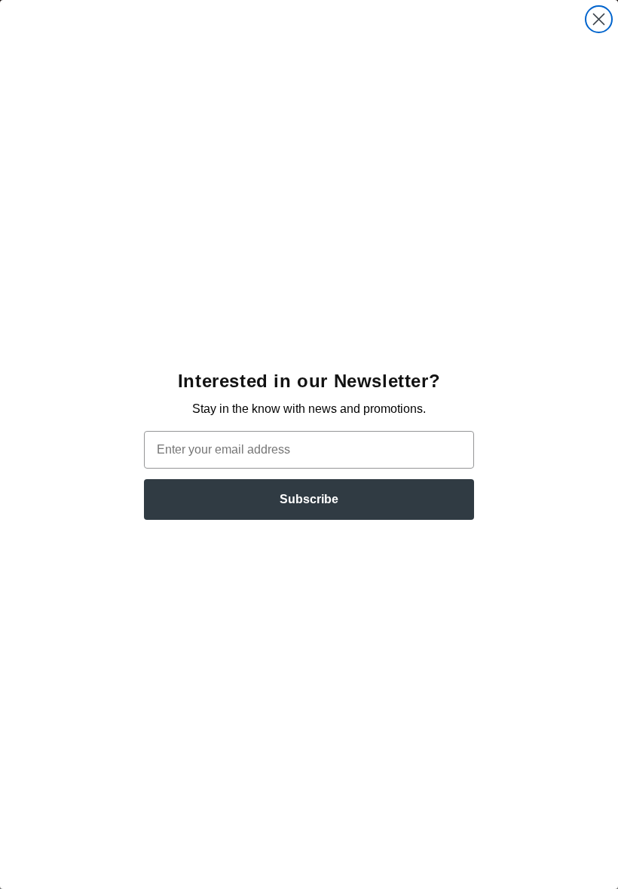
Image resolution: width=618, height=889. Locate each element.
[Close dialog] (599, 19)
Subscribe (309, 499)
